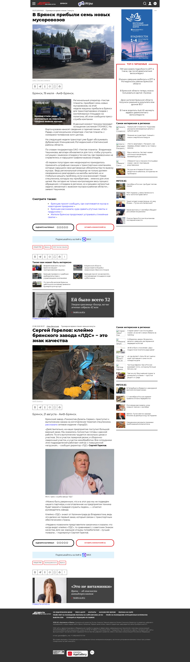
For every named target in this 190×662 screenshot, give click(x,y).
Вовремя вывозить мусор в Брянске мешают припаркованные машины (54, 268)
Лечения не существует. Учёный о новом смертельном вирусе (140, 136)
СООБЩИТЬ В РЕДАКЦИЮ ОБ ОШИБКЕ (80, 617)
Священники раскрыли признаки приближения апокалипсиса (140, 423)
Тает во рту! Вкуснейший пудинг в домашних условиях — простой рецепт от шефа (141, 375)
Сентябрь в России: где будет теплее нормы (142, 185)
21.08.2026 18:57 (38, 326)
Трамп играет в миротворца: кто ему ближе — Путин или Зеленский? (141, 202)
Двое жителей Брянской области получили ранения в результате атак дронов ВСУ (136, 102)
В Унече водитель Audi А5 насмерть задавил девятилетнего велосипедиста (137, 112)
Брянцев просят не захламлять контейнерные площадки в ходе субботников (97, 276)
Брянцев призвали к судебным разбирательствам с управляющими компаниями (56, 276)
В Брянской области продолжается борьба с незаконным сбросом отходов (96, 268)
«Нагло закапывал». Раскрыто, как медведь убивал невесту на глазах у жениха (141, 146)
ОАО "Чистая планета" (41, 80)
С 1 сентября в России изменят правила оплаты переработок (139, 397)
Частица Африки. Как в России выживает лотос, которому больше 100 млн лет (141, 367)
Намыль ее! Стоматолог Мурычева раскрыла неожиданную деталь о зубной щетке (141, 129)
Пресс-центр (80, 612)
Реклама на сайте (126, 612)
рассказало (51, 424)
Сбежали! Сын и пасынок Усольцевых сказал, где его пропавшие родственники (142, 163)
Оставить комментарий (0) (95, 227)
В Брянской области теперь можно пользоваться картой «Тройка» (137, 92)
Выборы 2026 (58, 617)
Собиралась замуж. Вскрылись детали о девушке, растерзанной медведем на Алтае (140, 341)
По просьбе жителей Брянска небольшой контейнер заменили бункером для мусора (57, 284)
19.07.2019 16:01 (38, 11)
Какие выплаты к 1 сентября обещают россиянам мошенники (142, 211)
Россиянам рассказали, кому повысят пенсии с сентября (138, 406)
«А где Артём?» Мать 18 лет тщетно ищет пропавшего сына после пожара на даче (141, 358)
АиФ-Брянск (37, 401)
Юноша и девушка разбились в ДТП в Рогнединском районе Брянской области (137, 81)
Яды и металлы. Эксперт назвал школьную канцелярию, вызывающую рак (140, 154)
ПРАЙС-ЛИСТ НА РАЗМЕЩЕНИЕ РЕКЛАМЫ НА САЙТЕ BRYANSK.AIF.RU (78, 615)
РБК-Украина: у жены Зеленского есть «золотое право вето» (140, 194)
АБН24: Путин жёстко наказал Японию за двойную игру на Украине (142, 415)
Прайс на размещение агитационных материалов (126, 615)
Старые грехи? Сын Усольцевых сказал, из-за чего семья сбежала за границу (141, 333)
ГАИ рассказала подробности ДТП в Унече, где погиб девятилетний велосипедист (137, 71)
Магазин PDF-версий (107, 612)
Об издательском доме (62, 612)
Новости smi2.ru (41, 318)
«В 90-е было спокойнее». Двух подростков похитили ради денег (141, 349)
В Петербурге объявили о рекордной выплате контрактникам (142, 389)
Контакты (92, 612)
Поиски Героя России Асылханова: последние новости (141, 219)
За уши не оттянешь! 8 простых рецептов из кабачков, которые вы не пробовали (142, 171)
